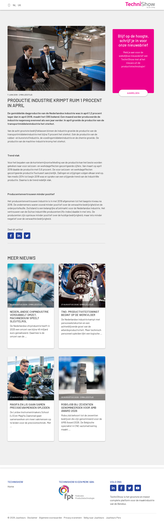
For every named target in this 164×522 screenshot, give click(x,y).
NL (14, 5)
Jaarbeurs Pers (113, 517)
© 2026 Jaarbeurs (17, 517)
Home (11, 486)
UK (19, 5)
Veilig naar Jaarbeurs (94, 517)
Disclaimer (32, 517)
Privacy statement (73, 517)
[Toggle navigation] (9, 5)
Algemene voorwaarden (50, 517)
